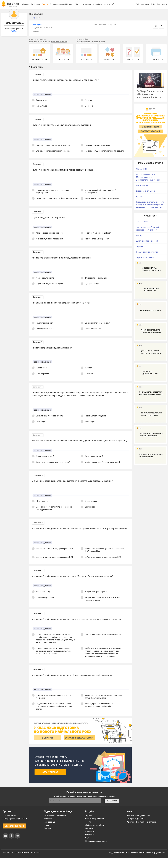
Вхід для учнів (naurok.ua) (138, 815)
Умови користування (133, 853)
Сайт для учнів (142, 4)
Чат (78, 4)
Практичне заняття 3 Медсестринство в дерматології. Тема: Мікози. (148, 177)
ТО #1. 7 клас (142, 222)
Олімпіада (97, 4)
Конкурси (87, 4)
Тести (45, 4)
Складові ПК (141, 169)
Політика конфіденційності (154, 853)
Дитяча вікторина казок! (147, 241)
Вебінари (48, 818)
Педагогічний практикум (147, 252)
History (139, 235)
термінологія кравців (145, 257)
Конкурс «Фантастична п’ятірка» (142, 822)
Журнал (25, 4)
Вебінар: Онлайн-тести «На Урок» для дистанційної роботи (150, 94)
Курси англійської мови (96, 841)
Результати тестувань (59, 42)
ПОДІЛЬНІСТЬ (142, 185)
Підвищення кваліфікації (60, 4)
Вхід (153, 4)
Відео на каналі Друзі (145, 191)
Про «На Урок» (9, 815)
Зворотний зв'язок (14, 826)
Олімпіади (89, 834)
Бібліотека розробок (94, 818)
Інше (106, 4)
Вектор (47, 828)
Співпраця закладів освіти (15, 818)
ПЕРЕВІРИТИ (112, 801)
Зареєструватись (15, 23)
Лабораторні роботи (94, 825)
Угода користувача (116, 853)
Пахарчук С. (37, 24)
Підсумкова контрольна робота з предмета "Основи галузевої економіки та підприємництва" (150, 204)
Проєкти (89, 828)
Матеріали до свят (135, 818)
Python (139, 196)
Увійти (14, 31)
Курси (46, 825)
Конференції (49, 822)
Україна (139, 246)
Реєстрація (162, 4)
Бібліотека (35, 4)
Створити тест (50, 772)
